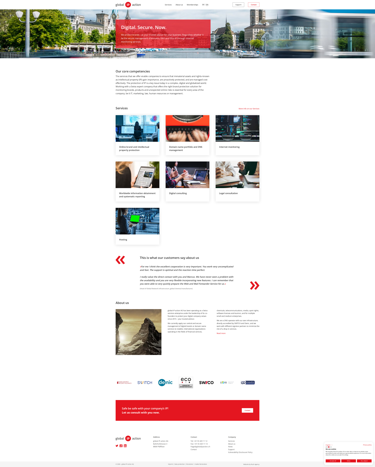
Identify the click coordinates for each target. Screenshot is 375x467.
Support (238, 5)
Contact (254, 5)
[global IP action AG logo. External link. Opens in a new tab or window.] (329, 447)
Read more (221, 333)
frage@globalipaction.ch (200, 446)
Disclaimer (189, 464)
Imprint (170, 464)
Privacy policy (367, 445)
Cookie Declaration (201, 464)
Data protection (180, 464)
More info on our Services (249, 108)
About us (179, 5)
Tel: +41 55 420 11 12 (199, 441)
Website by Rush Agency (251, 464)
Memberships (192, 5)
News (230, 446)
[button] (329, 445)
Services (168, 5)
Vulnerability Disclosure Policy (240, 452)
